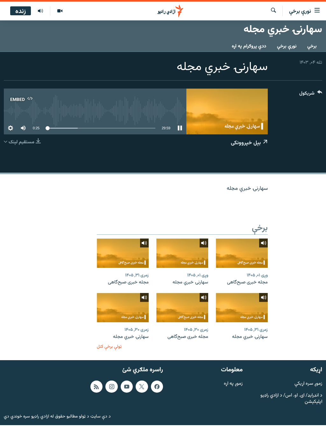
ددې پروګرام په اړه (249, 46)
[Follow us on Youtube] (127, 387)
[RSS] (96, 387)
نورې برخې (286, 46)
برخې (312, 46)
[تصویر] (59, 11)
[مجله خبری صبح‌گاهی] (242, 253)
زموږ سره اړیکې (308, 384)
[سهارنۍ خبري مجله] (182, 253)
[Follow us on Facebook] (157, 387)
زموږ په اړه (233, 384)
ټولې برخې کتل (109, 347)
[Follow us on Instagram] (111, 387)
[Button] (310, 95)
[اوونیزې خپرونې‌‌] (40, 11)
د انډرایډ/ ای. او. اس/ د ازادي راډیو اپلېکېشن (291, 399)
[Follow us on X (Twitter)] (142, 387)
